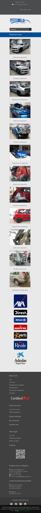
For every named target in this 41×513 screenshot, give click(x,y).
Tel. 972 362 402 (16, 473)
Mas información (24, 510)
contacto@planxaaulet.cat (23, 476)
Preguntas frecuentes (14, 409)
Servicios (12, 382)
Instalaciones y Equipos (16, 385)
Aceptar (17, 510)
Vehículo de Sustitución (16, 390)
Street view (14, 425)
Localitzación (14, 421)
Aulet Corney (25, 500)
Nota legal (12, 435)
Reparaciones (13, 387)
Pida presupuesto (14, 412)
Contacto (12, 393)
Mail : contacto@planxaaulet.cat (21, 4)
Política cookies (14, 441)
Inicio (10, 379)
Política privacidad (15, 438)
